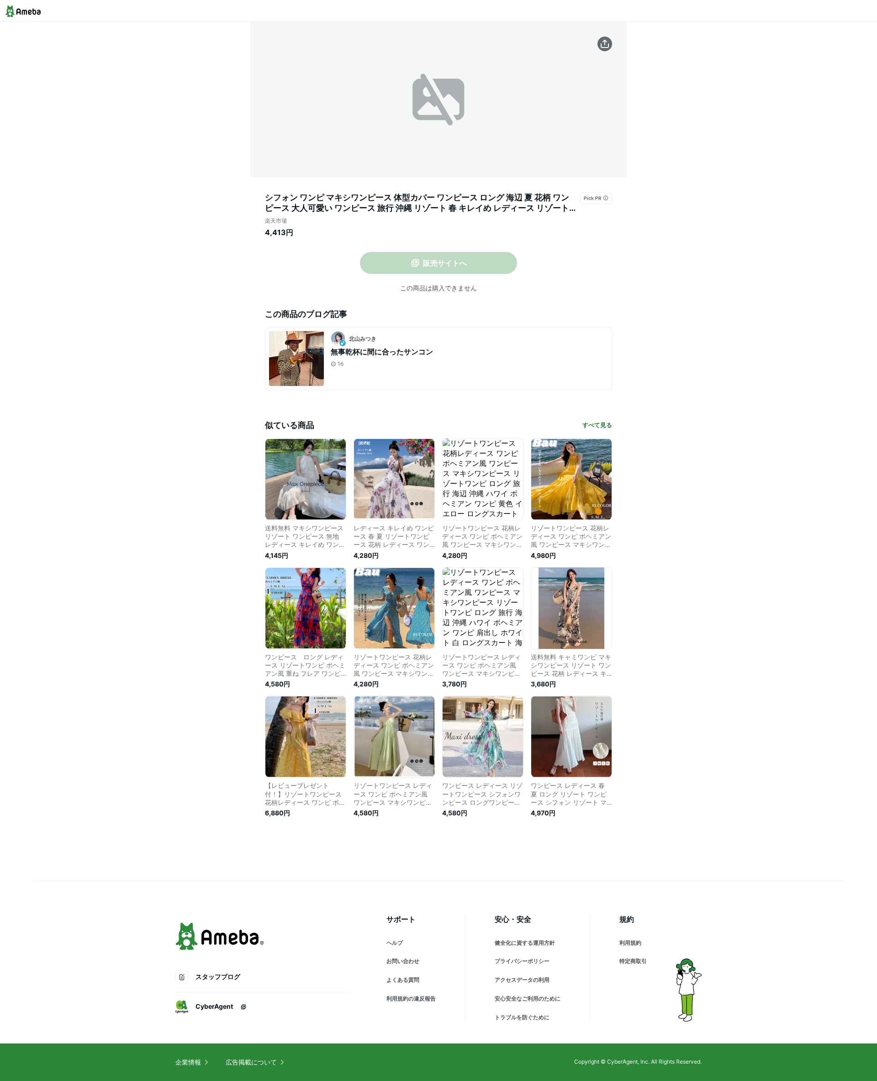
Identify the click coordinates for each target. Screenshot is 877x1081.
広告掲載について (251, 1062)
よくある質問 (402, 979)
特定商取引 (633, 961)
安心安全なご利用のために (527, 998)
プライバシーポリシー (522, 961)
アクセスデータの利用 (522, 979)
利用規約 (630, 942)
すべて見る (597, 424)
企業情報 (188, 1062)
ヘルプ (394, 942)
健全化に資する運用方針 (525, 942)
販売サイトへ (445, 263)
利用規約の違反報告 (411, 998)
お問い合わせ (402, 961)
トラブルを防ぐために (522, 1017)
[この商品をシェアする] (604, 44)
